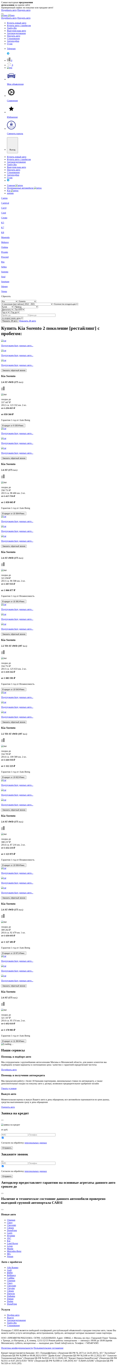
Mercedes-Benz (14, 1251)
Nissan (10, 1256)
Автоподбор (13, 41)
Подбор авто (13, 1315)
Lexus (10, 1246)
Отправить (7, 1148)
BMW (10, 1273)
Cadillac (11, 1278)
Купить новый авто (16, 23)
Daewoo (11, 1293)
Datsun (10, 1299)
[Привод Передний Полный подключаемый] (26, 306)
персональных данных (36, 1143)
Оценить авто (8, 1107)
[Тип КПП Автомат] (19, 309)
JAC (9, 1238)
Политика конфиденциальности (17, 1348)
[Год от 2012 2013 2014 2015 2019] (5, 312)
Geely (9, 1233)
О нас (10, 43)
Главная (11, 185)
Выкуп (10, 1317)
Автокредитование (16, 33)
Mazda (10, 1248)
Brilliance (11, 1275)
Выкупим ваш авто (16, 30)
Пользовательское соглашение (48, 1348)
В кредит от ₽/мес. (13, 426)
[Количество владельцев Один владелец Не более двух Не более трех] (66, 304)
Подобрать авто (9, 10)
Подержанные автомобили (20, 188)
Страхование (13, 38)
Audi (9, 1270)
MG (9, 1254)
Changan (11, 1220)
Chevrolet (11, 1225)
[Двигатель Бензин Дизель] (7, 309)
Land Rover (12, 1243)
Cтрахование (13, 1325)
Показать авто (9, 321)
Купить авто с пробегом (19, 25)
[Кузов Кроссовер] (7, 306)
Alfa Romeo (12, 1267)
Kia (9, 190)
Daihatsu (11, 1296)
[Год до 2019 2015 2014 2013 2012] (14, 312)
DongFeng (12, 1230)
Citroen (10, 1228)
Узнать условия (8, 1088)
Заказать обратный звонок (13, 370)
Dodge (10, 1301)
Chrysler (11, 1288)
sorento (10, 193)
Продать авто (23, 10)
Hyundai (11, 1235)
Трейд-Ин (12, 28)
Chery (10, 1222)
